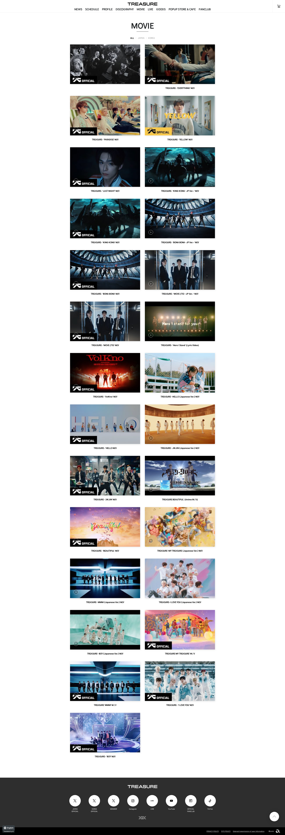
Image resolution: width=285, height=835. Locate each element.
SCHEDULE (92, 9)
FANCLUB (205, 9)
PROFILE (107, 9)
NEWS (78, 9)
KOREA (151, 38)
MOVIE (141, 9)
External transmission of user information (248, 831)
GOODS (161, 9)
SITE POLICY (226, 831)
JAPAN (141, 38)
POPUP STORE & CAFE (182, 9)
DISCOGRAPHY (125, 9)
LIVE (150, 9)
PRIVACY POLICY (212, 831)
